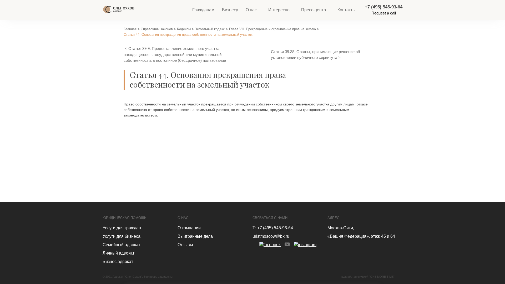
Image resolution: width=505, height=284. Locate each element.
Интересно (279, 10)
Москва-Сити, (340, 228)
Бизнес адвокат (118, 261)
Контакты (346, 10)
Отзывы (185, 244)
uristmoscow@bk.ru (270, 236)
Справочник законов (157, 29)
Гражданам (203, 10)
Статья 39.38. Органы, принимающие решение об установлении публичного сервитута (315, 54)
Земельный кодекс (210, 29)
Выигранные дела (195, 236)
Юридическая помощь (125, 218)
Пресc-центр (313, 10)
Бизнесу (230, 10)
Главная (130, 29)
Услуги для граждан (122, 228)
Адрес (333, 218)
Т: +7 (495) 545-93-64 (272, 228)
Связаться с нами (269, 218)
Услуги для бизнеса (121, 236)
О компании (189, 228)
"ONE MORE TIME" (382, 276)
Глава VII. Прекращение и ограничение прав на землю (272, 29)
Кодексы (184, 29)
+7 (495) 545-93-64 (383, 6)
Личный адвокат (118, 253)
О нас (251, 10)
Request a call (383, 13)
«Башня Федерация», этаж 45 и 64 (361, 236)
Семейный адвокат (121, 244)
